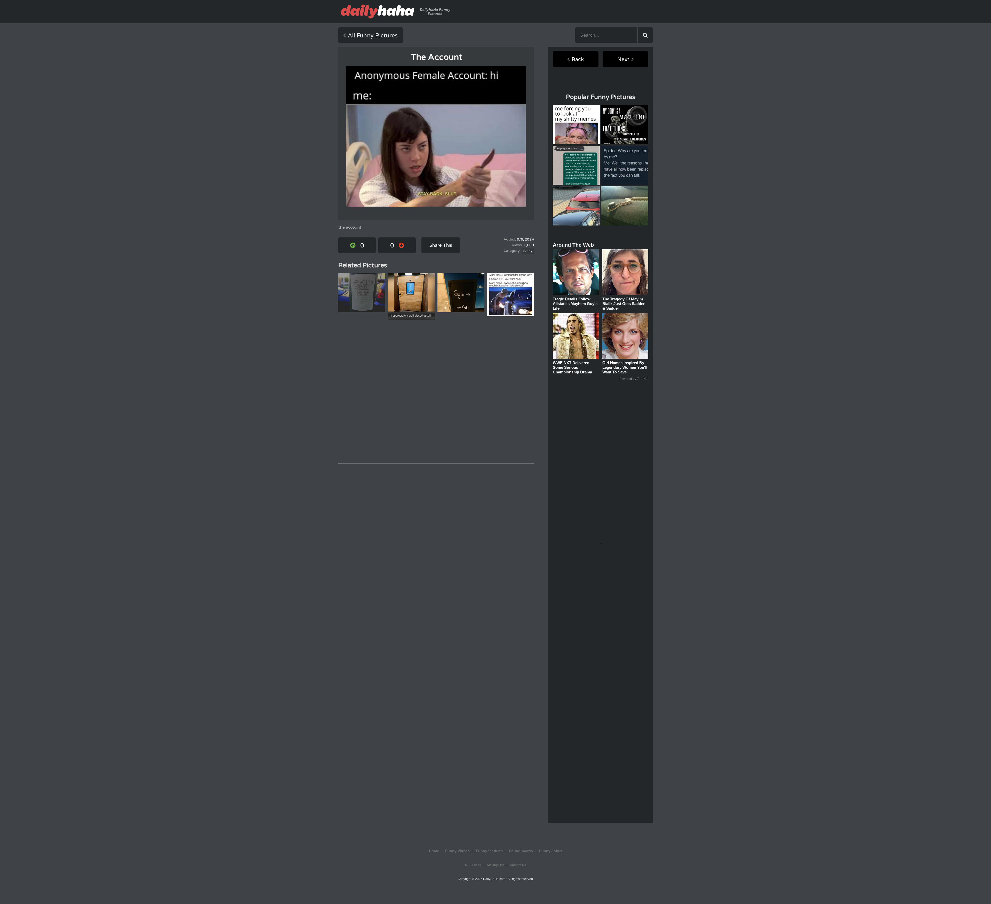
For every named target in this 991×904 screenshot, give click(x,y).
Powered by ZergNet (633, 379)
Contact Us (518, 865)
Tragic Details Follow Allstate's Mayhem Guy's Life (575, 303)
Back (578, 60)
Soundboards (521, 851)
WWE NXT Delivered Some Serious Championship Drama (572, 367)
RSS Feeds (473, 865)
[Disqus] (436, 391)
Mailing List (495, 865)
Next (623, 60)
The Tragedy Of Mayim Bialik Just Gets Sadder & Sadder (623, 303)
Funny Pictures (489, 851)
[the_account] (436, 136)
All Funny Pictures (373, 35)
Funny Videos (457, 851)
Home (434, 851)
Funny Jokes (550, 851)
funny (527, 251)
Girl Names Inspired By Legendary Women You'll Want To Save (624, 367)
